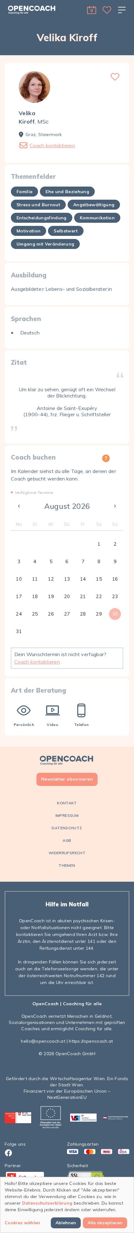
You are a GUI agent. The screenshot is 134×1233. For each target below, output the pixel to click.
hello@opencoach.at (43, 1041)
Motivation (29, 231)
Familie (24, 191)
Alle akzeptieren (105, 1223)
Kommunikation (97, 218)
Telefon (81, 724)
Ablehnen (65, 1223)
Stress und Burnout (38, 204)
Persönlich (24, 724)
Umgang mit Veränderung (45, 244)
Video (52, 724)
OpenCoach (45, 1003)
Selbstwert (66, 231)
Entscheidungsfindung (42, 218)
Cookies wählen (23, 1223)
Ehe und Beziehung (67, 191)
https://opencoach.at (91, 1041)
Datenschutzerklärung (47, 1203)
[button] (91, 10)
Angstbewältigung (93, 204)
